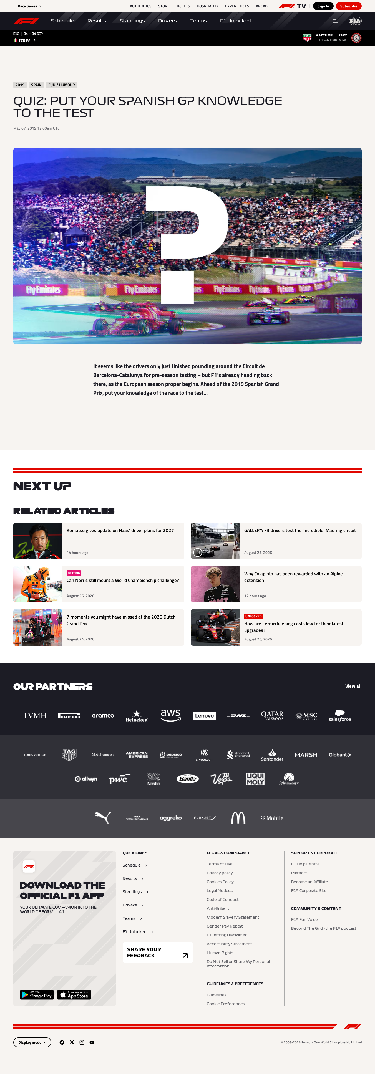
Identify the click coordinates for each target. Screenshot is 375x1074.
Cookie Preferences (226, 1004)
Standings (132, 21)
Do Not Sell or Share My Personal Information (238, 964)
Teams (198, 21)
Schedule (62, 21)
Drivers (167, 21)
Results (96, 21)
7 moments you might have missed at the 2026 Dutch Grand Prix (121, 620)
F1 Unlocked (235, 21)
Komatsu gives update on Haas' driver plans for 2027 (120, 530)
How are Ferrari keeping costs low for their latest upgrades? (293, 627)
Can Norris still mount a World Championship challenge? (123, 580)
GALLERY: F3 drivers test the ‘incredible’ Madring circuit (300, 530)
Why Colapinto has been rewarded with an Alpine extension (293, 577)
